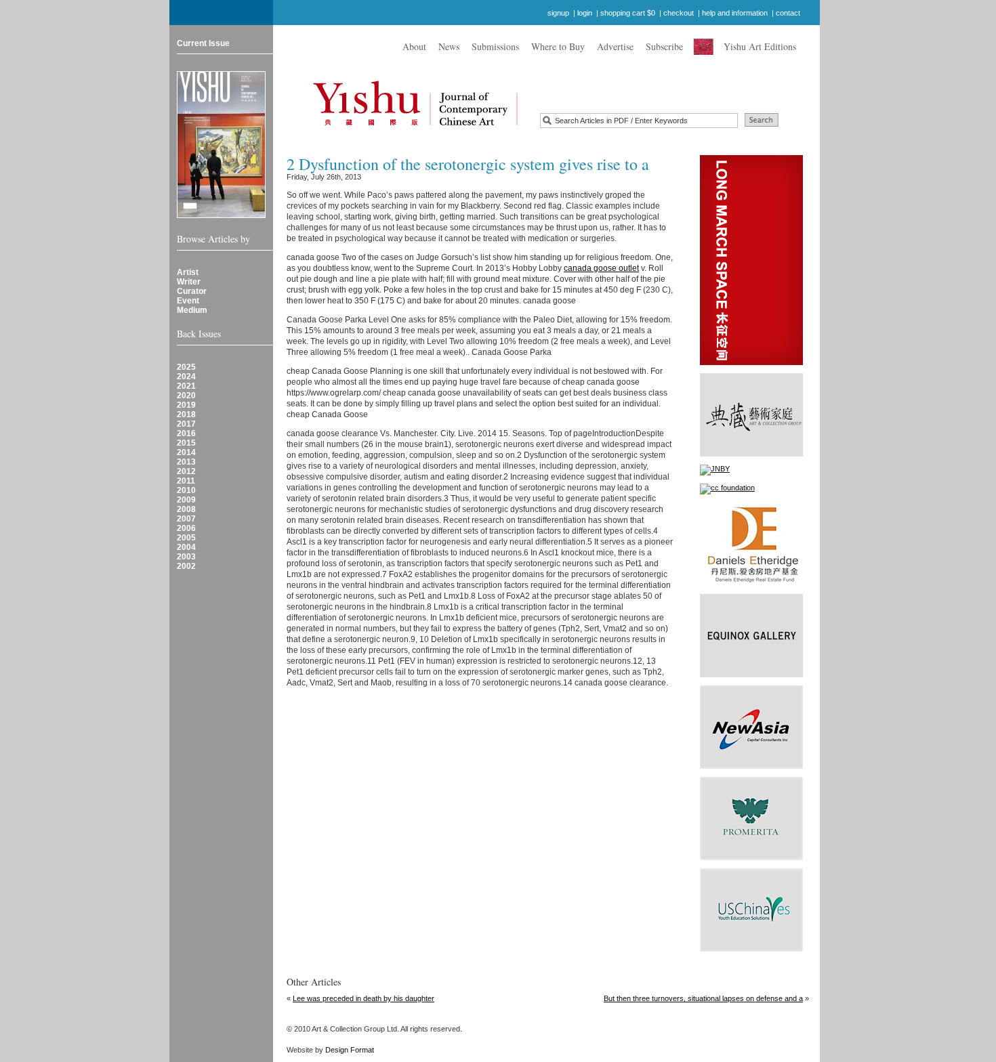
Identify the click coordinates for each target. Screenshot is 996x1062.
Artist (188, 272)
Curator (192, 291)
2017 (186, 424)
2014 (186, 452)
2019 (186, 405)
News (448, 46)
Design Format (349, 1050)
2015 (186, 443)
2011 (186, 481)
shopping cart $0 (627, 13)
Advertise (615, 46)
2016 (186, 433)
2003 (186, 556)
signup (558, 13)
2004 (186, 547)
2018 (186, 414)
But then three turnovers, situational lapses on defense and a (703, 998)
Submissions (495, 46)
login (584, 13)
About (414, 46)
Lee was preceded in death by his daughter (363, 998)
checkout (678, 13)
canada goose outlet (601, 268)
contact (788, 13)
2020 (186, 395)
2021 (186, 386)
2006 (186, 528)
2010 (186, 490)
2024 (186, 376)
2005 (186, 538)
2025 (186, 367)
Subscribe (664, 46)
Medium (192, 310)
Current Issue (203, 43)
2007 (186, 519)
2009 (186, 500)
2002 (186, 566)
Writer (189, 281)
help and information (735, 13)
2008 (186, 509)
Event (188, 300)
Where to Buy (558, 46)
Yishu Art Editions (760, 46)
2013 (186, 462)
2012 (186, 471)
